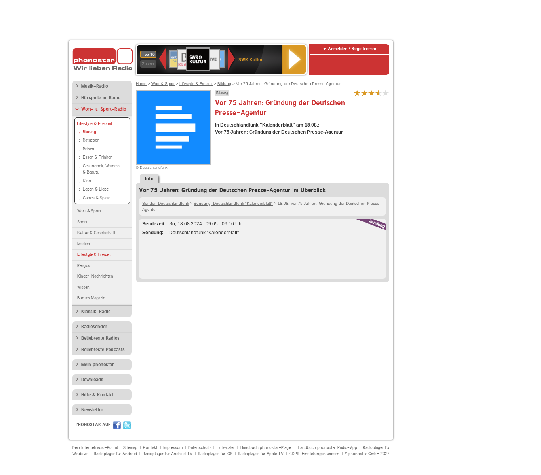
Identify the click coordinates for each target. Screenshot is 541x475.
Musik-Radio (94, 86)
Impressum (173, 447)
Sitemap (130, 447)
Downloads (92, 379)
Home (141, 83)
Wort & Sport (89, 211)
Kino (87, 181)
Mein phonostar (97, 364)
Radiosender (94, 326)
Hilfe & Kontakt (97, 394)
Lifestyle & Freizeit (94, 123)
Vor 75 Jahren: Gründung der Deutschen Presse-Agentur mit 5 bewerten (385, 93)
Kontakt (150, 447)
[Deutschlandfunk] (173, 127)
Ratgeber (91, 140)
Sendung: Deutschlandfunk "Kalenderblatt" (233, 203)
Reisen (88, 148)
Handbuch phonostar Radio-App (327, 447)
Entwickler (226, 447)
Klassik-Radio (95, 311)
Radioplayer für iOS (215, 453)
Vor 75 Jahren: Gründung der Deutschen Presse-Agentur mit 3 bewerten (371, 93)
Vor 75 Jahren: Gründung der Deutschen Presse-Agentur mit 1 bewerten (357, 93)
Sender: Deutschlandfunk (165, 203)
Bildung (89, 131)
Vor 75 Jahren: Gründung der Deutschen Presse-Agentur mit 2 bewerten (364, 93)
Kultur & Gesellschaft (96, 232)
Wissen (83, 287)
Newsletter (92, 410)
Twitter (127, 425)
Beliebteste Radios (100, 338)
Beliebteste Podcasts (103, 349)
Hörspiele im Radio (100, 97)
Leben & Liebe (96, 189)
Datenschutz (199, 447)
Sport (82, 222)
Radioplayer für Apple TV (261, 453)
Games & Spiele (96, 198)
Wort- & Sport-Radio (103, 109)
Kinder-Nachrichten (95, 276)
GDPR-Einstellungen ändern (314, 453)
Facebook (117, 425)
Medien (83, 243)
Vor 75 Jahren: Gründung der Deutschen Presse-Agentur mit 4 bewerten (378, 93)
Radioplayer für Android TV (167, 453)
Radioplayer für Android (115, 453)
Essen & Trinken (97, 157)
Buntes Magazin (91, 298)
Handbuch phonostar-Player (266, 447)
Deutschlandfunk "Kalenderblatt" (204, 232)
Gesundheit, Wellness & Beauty (101, 169)
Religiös (83, 265)
